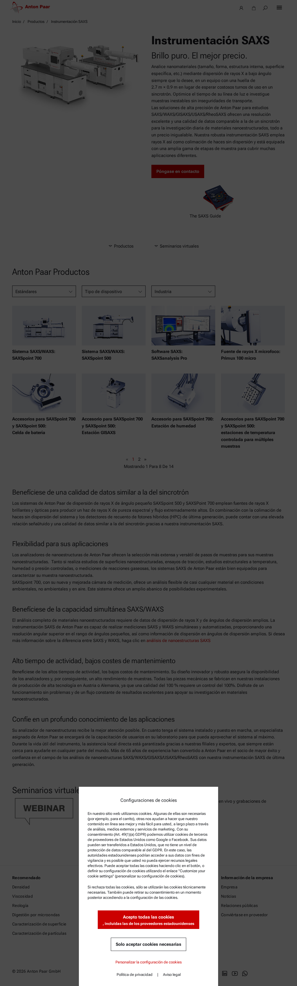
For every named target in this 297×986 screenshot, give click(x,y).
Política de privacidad (135, 974)
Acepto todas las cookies (148, 920)
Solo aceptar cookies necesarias (148, 944)
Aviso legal (172, 974)
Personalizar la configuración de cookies (148, 962)
